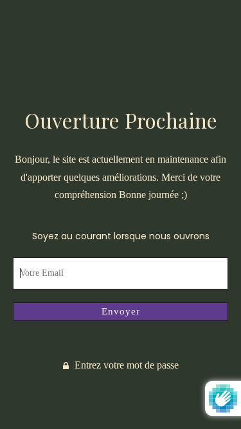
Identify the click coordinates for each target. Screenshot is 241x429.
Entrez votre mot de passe (125, 365)
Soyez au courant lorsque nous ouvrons (121, 236)
